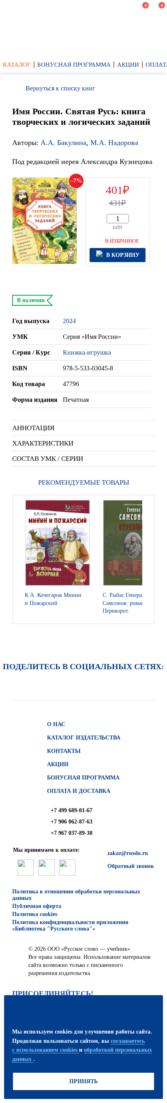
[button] (146, 559)
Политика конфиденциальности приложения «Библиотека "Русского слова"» (70, 925)
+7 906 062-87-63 (71, 822)
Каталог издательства (83, 738)
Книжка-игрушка (87, 352)
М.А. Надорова (114, 143)
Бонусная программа (83, 778)
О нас (56, 724)
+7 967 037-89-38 (71, 833)
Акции (58, 764)
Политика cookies (34, 914)
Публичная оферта (36, 906)
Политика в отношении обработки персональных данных (76, 895)
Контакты (64, 751)
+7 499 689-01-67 (71, 810)
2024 (69, 320)
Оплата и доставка (78, 791)
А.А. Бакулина (63, 143)
